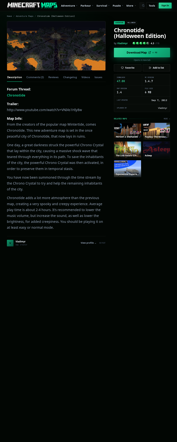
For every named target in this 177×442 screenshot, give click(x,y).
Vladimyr (122, 43)
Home (9, 16)
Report (102, 243)
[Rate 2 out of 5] (137, 43)
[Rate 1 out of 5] (134, 43)
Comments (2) (35, 77)
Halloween (131, 23)
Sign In (165, 5)
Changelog (70, 77)
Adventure (119, 23)
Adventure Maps (24, 16)
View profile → (88, 242)
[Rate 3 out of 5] (140, 43)
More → (167, 119)
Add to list (158, 67)
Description (14, 77)
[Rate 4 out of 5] (144, 43)
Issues (98, 77)
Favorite (129, 67)
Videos (85, 77)
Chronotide (16, 95)
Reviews (53, 77)
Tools (152, 5)
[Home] (32, 5)
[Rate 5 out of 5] (147, 43)
